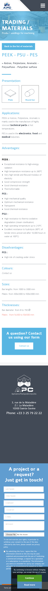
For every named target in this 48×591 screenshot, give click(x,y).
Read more (29, 585)
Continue (29, 578)
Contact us (24, 346)
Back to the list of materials (18, 46)
